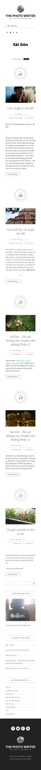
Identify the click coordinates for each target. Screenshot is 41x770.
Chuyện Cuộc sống (15, 118)
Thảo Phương (17, 239)
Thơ (7, 711)
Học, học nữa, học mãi (13, 700)
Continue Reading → (13, 174)
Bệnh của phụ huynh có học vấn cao (17, 668)
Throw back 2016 (11, 655)
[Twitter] (18, 728)
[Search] (33, 583)
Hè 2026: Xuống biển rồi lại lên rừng (17, 650)
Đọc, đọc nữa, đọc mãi (13, 697)
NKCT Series (10, 704)
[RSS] (28, 728)
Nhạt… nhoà (10, 645)
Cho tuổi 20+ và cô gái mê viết (20, 231)
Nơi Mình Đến (16, 354)
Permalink (30, 118)
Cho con (8, 687)
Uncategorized (10, 714)
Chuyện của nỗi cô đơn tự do (20, 531)
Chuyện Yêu (17, 543)
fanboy (19, 114)
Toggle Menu (13, 26)
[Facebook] (13, 728)
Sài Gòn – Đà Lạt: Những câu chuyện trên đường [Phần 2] (20, 340)
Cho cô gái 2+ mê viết (20, 108)
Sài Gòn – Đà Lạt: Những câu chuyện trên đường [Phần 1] (20, 436)
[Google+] (23, 728)
